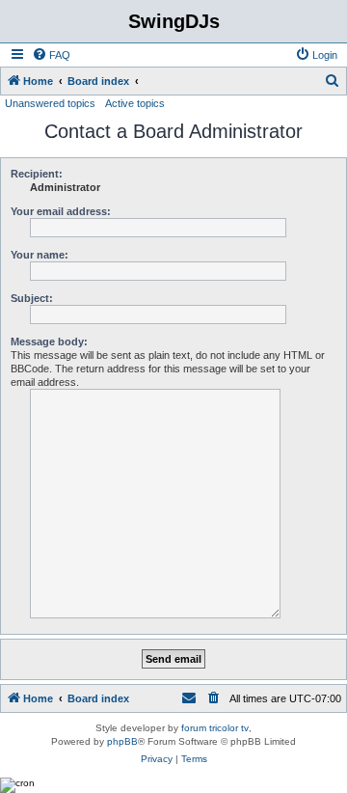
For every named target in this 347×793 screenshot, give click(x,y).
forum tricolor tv (215, 728)
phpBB (122, 741)
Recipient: (37, 173)
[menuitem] (51, 55)
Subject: (32, 298)
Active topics (135, 103)
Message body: (49, 341)
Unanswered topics (50, 103)
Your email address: (61, 211)
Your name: (39, 254)
